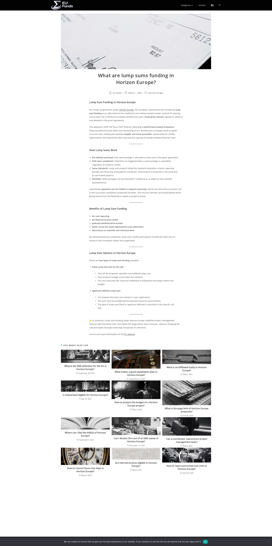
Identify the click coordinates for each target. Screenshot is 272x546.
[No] (268, 541)
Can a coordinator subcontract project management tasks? (186, 440)
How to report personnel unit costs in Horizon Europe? (186, 467)
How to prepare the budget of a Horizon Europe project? (136, 404)
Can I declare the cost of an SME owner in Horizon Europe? (136, 440)
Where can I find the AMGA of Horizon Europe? (85, 434)
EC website (130, 334)
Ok (205, 541)
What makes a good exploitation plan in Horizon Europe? (136, 373)
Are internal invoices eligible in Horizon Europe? (136, 464)
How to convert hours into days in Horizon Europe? (85, 470)
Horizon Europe (155, 93)
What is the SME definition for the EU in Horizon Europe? (85, 367)
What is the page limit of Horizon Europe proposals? (186, 410)
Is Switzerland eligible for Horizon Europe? (85, 394)
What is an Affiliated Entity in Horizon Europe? (187, 369)
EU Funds (117, 93)
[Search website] (219, 5)
